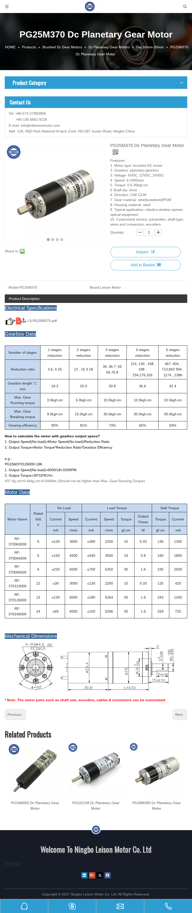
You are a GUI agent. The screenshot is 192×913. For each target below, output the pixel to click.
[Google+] (92, 875)
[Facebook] (107, 875)
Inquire (142, 252)
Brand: (95, 287)
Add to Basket (142, 265)
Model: (13, 287)
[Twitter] (100, 875)
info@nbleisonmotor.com (40, 125)
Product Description (24, 299)
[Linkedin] (84, 875)
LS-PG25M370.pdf (42, 321)
